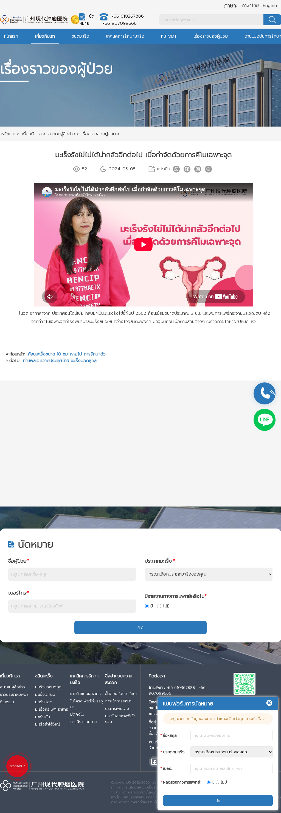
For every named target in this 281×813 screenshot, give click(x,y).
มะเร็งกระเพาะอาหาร (51, 709)
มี (151, 606)
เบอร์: (167, 768)
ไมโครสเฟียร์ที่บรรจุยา (86, 704)
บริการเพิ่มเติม (117, 708)
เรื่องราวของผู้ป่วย (211, 36)
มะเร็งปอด (43, 702)
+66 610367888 (128, 16)
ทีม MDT (169, 36)
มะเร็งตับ (42, 717)
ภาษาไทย (250, 5)
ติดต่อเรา (157, 676)
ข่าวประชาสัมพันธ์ (14, 694)
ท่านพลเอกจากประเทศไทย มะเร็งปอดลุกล (60, 360)
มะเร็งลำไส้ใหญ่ (47, 724)
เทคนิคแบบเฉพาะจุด (86, 694)
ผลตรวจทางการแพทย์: (182, 782)
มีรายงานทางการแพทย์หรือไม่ (176, 596)
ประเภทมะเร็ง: (160, 561)
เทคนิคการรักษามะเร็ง (125, 36)
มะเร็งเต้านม (45, 694)
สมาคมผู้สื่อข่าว (12, 687)
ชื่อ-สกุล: (170, 735)
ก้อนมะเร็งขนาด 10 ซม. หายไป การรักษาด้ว (67, 354)
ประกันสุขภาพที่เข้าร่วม (120, 719)
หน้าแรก (11, 36)
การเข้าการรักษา (118, 701)
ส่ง (140, 627)
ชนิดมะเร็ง (80, 36)
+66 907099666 (120, 23)
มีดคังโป (77, 714)
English (270, 5)
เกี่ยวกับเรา (45, 36)
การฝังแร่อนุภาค (83, 722)
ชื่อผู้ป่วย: (18, 561)
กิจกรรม (7, 702)
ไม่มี (166, 606)
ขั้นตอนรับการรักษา (121, 694)
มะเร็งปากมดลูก (48, 687)
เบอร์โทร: (18, 593)
